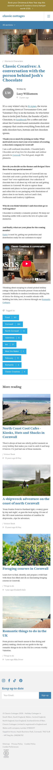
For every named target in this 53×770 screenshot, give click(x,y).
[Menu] (48, 16)
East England (20, 721)
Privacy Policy (17, 744)
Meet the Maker (14, 351)
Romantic (12, 365)
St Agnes (32, 106)
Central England (38, 717)
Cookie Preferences (11, 747)
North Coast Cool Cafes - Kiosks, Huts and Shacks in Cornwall (24, 432)
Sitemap (6, 744)
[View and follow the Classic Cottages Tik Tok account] (14, 681)
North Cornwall (15, 331)
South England (19, 717)
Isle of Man (40, 721)
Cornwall (16, 155)
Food (10, 317)
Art (9, 344)
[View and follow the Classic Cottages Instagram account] (3, 681)
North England (8, 721)
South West (7, 717)
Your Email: (9, 695)
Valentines (12, 338)
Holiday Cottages (32, 713)
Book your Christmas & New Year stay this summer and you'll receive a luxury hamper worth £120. (26, 6)
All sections (8, 25)
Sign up (45, 695)
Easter (5, 234)
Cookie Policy (30, 744)
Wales (28, 717)
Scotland (30, 721)
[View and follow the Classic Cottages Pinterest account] (20, 681)
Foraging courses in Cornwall (25, 569)
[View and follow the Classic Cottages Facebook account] (9, 681)
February (12, 358)
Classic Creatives (15, 372)
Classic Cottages (12, 713)
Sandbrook (21, 119)
